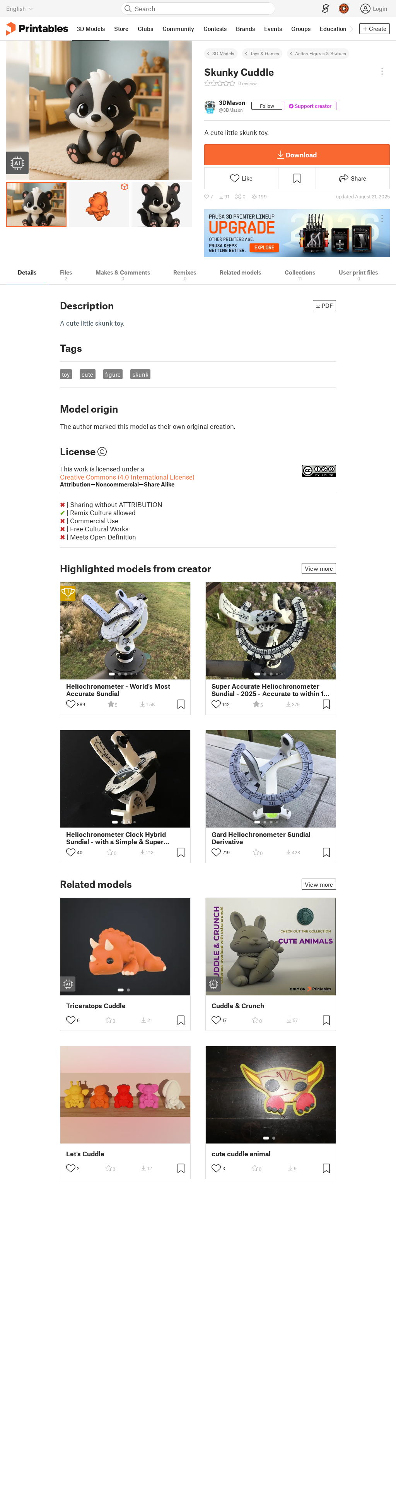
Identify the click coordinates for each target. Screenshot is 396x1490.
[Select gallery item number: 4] (131, 674)
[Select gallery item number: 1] (112, 674)
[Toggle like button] (70, 704)
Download (301, 155)
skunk (140, 374)
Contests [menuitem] (215, 28)
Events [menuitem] (273, 28)
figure (113, 374)
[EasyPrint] (325, 8)
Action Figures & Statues (320, 53)
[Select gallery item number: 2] (119, 674)
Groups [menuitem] (301, 28)
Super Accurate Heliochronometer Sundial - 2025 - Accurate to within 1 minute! (268, 690)
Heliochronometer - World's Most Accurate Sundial (118, 690)
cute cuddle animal (241, 1153)
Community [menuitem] (178, 28)
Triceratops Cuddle (96, 1005)
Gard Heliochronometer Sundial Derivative (261, 838)
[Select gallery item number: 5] (137, 674)
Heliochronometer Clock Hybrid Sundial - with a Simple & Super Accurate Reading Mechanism (116, 838)
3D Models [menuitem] (91, 28)
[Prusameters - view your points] (344, 8)
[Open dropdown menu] (382, 71)
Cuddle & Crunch (238, 1005)
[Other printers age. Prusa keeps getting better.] (297, 233)
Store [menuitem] (121, 28)
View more (319, 568)
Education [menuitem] (333, 28)
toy (66, 374)
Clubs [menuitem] (145, 28)
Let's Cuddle (85, 1153)
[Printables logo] (37, 29)
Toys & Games (264, 53)
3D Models (223, 53)
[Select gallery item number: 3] (125, 674)
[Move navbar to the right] (351, 28)
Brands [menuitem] (245, 28)
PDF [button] (327, 305)
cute (87, 374)
